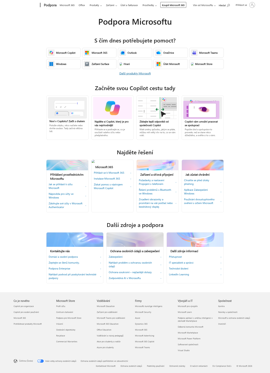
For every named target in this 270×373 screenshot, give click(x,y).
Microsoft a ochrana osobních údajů (234, 318)
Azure (137, 318)
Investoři (222, 323)
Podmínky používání (155, 366)
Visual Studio (184, 350)
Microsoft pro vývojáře (188, 306)
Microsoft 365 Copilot (144, 341)
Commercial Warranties (66, 341)
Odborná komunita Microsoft (190, 326)
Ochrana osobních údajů (131, 366)
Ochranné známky (177, 366)
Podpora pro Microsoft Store (68, 318)
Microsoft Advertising (144, 335)
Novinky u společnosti (227, 312)
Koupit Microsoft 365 (173, 5)
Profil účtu (60, 306)
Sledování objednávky (65, 329)
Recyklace (60, 335)
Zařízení (110, 5)
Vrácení (59, 323)
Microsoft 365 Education (107, 323)
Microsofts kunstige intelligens (148, 306)
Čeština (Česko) (26, 360)
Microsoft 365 (67, 5)
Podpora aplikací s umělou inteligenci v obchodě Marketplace (195, 319)
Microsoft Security (143, 312)
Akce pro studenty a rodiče (108, 341)
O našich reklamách (199, 366)
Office (82, 5)
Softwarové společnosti (188, 344)
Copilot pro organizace (24, 306)
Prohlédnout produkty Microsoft (28, 323)
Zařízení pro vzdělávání (107, 312)
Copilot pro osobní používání (26, 312)
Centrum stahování (64, 312)
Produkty (94, 5)
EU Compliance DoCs (222, 366)
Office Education (104, 329)
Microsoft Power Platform (189, 338)
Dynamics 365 (141, 323)
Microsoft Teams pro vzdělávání (111, 318)
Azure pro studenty (105, 347)
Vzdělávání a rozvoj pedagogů (110, 335)
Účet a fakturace (129, 5)
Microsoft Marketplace (188, 332)
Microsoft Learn (185, 312)
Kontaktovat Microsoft (106, 366)
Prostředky (148, 5)
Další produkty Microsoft (135, 73)
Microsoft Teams (142, 347)
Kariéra (221, 306)
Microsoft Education (106, 306)
